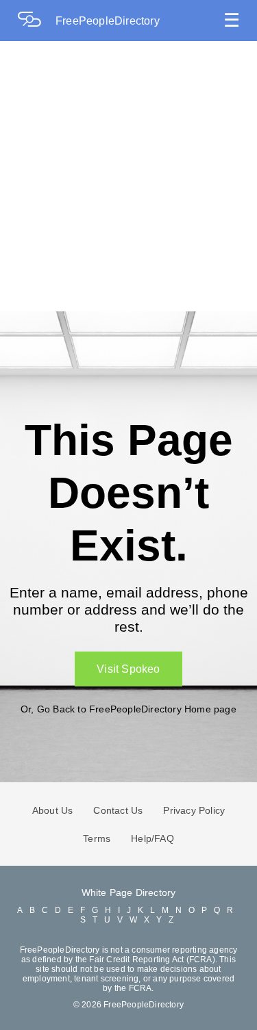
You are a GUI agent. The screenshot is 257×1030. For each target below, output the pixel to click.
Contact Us (118, 810)
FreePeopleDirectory (108, 21)
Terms (96, 838)
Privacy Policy (194, 810)
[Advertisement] (128, 176)
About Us (52, 810)
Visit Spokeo (128, 669)
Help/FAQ (152, 838)
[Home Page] (36, 21)
